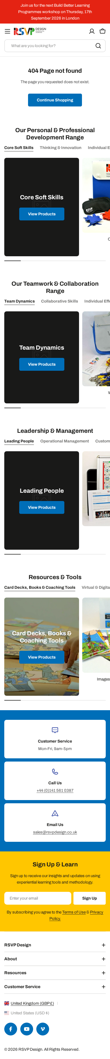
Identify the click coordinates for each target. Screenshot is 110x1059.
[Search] (98, 46)
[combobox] (55, 45)
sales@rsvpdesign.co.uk (55, 832)
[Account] (92, 31)
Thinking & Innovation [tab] (60, 148)
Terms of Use (74, 912)
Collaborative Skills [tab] (59, 301)
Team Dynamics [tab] (19, 301)
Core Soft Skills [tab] (18, 148)
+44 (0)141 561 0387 (55, 790)
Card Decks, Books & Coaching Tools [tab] (39, 587)
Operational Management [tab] (64, 441)
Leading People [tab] (19, 441)
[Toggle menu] (7, 31)
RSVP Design (30, 1049)
